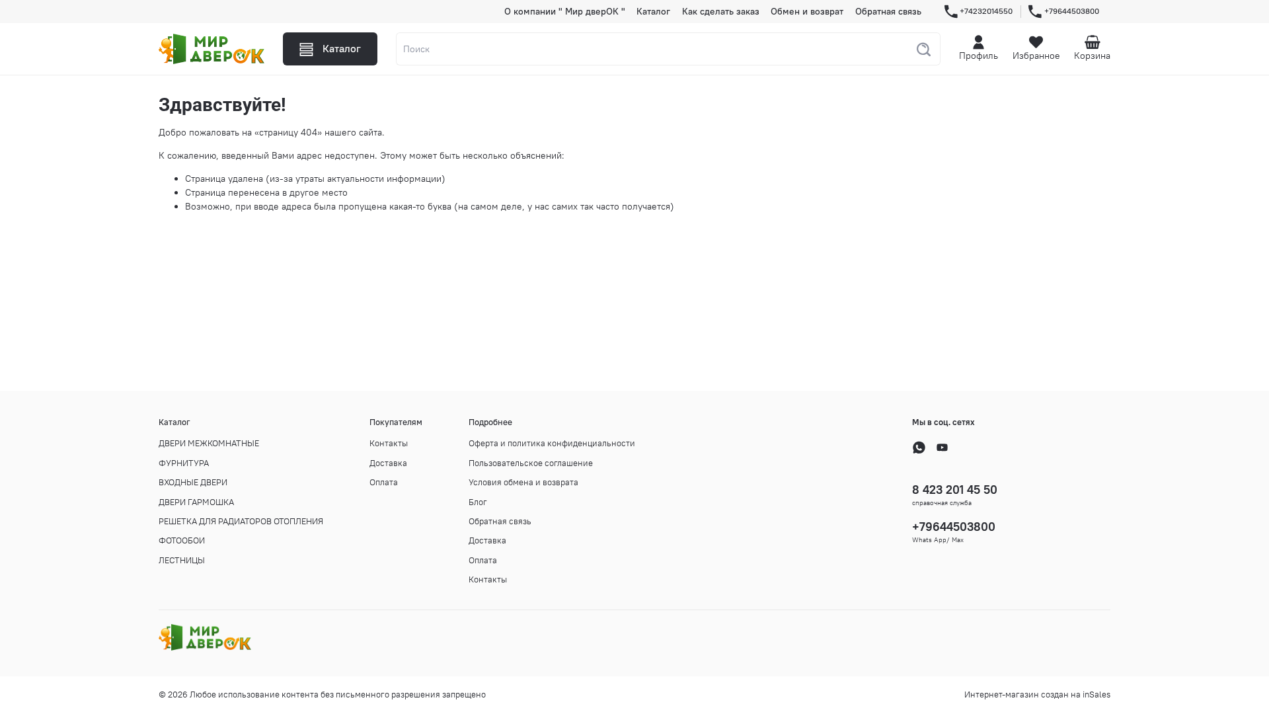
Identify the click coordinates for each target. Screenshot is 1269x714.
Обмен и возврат (807, 11)
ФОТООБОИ (182, 540)
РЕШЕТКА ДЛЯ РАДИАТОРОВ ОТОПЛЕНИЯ (241, 521)
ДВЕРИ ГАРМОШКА (196, 502)
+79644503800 (1071, 11)
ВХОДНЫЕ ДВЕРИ (193, 482)
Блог (478, 502)
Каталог (653, 11)
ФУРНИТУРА (184, 463)
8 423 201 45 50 (954, 489)
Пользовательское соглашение (531, 463)
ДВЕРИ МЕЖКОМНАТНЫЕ (209, 443)
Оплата (383, 482)
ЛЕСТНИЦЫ (182, 560)
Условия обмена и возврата (523, 482)
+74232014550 (986, 11)
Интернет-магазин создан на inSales (1037, 694)
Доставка (388, 463)
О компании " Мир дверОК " (564, 11)
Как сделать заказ (720, 11)
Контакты (388, 443)
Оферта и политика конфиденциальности (552, 443)
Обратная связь (888, 11)
